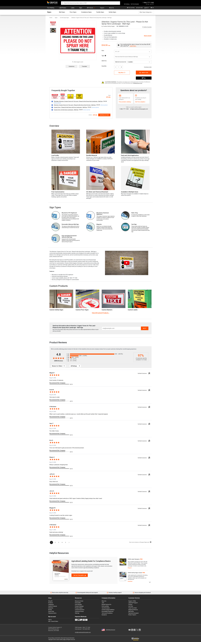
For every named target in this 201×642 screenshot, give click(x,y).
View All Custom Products (100, 313)
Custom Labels (132, 310)
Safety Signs (112, 12)
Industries (50, 608)
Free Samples (78, 604)
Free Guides (78, 602)
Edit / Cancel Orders (53, 621)
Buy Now (121, 72)
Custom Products (58, 286)
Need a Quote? (148, 35)
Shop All (50, 601)
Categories (51, 604)
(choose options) (57, 103)
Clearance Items (52, 613)
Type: (103, 55)
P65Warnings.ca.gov (137, 83)
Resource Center (79, 601)
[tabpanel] (133, 563)
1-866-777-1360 (148, 2)
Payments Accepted (133, 613)
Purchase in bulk (147, 67)
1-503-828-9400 (86, 629)
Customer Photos (79, 611)
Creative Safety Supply (61, 639)
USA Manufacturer (110, 629)
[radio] (100, 354)
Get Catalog (126, 4)
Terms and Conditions (107, 613)
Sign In (147, 7)
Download (130, 581)
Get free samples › (140, 102)
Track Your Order (132, 608)
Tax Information (106, 608)
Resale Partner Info (106, 604)
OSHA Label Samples (134, 559)
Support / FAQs (132, 601)
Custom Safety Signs (56, 310)
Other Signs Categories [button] (146, 12)
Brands (50, 609)
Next (150, 582)
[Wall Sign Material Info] (105, 55)
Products (50, 602)
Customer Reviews (79, 609)
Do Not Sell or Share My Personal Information (64, 638)
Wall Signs (62, 12)
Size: (103, 50)
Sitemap (77, 613)
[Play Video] (53, 30)
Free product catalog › (125, 102)
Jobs (103, 602)
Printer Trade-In (132, 614)
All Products (90, 7)
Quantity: (104, 66)
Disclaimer (104, 614)
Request (130, 567)
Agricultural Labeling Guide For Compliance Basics (91, 561)
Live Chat (130, 606)
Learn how (133, 46)
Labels (72, 7)
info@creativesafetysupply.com (139, 109)
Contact (130, 604)
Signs (80, 7)
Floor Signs (73, 12)
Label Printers (62, 7)
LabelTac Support (133, 602)
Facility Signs (100, 12)
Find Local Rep (131, 7)
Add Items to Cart (104, 115)
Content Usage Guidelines (108, 609)
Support (102, 7)
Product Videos (79, 608)
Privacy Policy (51, 638)
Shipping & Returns (133, 609)
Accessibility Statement (107, 611)
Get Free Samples (135, 4)
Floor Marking (50, 7)
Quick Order (140, 7)
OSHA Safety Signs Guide (135, 572)
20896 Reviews (60, 361)
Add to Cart (145, 72)
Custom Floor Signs (82, 310)
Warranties (131, 611)
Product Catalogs (79, 606)
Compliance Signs (86, 12)
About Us (111, 7)
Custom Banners (107, 310)
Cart (153, 7)
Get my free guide (78, 575)
